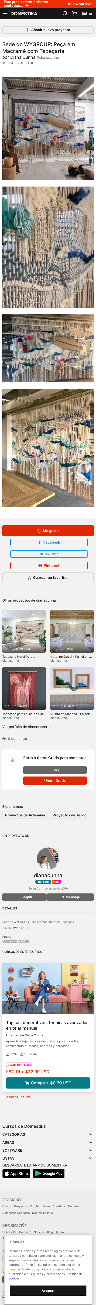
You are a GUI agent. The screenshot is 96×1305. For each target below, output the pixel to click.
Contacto (25, 1232)
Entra (55, 770)
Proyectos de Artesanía (25, 815)
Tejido (24, 941)
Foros (46, 1206)
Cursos (7, 1206)
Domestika (9, 1232)
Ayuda (59, 1232)
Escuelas (74, 1206)
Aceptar (48, 1290)
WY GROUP (20, 928)
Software (12, 1150)
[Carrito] (74, 13)
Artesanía (11, 941)
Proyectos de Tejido (69, 815)
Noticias (39, 1232)
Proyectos (21, 1206)
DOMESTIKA (23, 13)
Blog (50, 1232)
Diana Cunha (34, 57)
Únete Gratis (55, 780)
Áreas (8, 1142)
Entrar (87, 13)
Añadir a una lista (18, 1097)
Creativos (59, 1206)
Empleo (35, 1206)
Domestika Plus (42, 1213)
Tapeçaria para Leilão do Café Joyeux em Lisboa (23, 716)
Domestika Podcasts (16, 1213)
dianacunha (46, 600)
